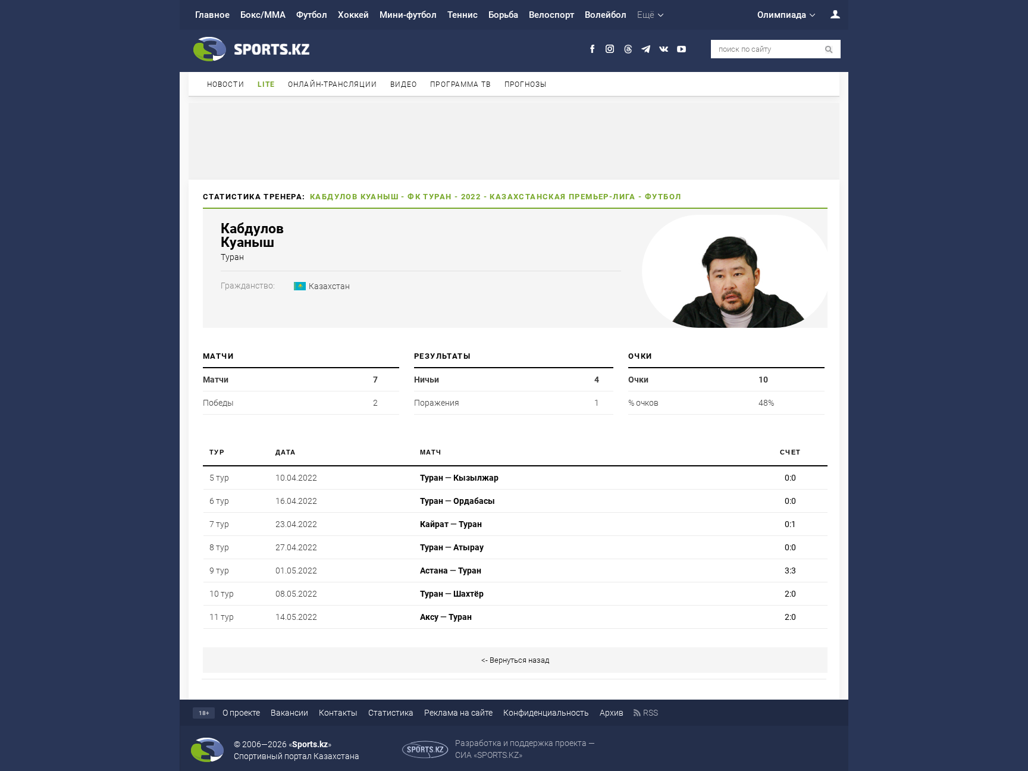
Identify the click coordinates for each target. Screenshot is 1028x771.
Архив (611, 712)
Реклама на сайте (458, 712)
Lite (266, 84)
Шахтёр (468, 593)
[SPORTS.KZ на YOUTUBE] (681, 49)
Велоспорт (551, 15)
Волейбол (605, 15)
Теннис (462, 15)
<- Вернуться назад (515, 660)
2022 (471, 196)
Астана (434, 570)
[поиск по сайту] (829, 49)
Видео (404, 84)
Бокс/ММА (263, 15)
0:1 (790, 524)
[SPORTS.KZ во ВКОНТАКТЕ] (663, 49)
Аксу (429, 617)
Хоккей (353, 15)
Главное (212, 15)
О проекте (241, 712)
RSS (650, 712)
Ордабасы (474, 501)
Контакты (338, 712)
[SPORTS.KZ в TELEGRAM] (645, 49)
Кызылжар (476, 477)
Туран (437, 196)
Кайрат (434, 524)
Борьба (503, 15)
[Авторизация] (829, 14)
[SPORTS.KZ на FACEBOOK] (592, 49)
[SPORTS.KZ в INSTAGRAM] (610, 49)
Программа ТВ (460, 84)
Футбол (311, 15)
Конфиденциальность (546, 712)
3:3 (790, 570)
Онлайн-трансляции (332, 84)
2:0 (790, 593)
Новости (226, 84)
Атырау (468, 547)
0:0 (790, 477)
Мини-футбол (408, 15)
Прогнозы (525, 84)
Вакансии (289, 712)
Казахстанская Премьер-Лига (562, 196)
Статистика (390, 712)
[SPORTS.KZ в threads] (627, 49)
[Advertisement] (514, 140)
